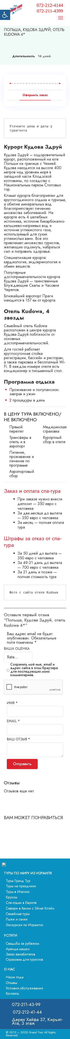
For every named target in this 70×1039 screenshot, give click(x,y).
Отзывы (11, 982)
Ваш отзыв (18, 739)
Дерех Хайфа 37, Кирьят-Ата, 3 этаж (37, 1021)
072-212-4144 (50, 5)
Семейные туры (18, 913)
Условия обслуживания (24, 988)
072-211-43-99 (26, 1004)
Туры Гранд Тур (18, 880)
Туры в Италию (18, 891)
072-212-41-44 (27, 1012)
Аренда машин (18, 949)
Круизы (11, 897)
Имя (12, 703)
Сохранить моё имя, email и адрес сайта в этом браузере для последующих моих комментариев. (34, 670)
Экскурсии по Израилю (24, 924)
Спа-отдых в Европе (21, 902)
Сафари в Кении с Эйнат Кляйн (30, 908)
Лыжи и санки (17, 919)
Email (13, 721)
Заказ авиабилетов (20, 954)
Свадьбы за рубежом (22, 943)
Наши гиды (15, 977)
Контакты (12, 993)
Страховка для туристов (24, 959)
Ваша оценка (17, 649)
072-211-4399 (50, 10)
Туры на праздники (21, 886)
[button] (5, 15)
